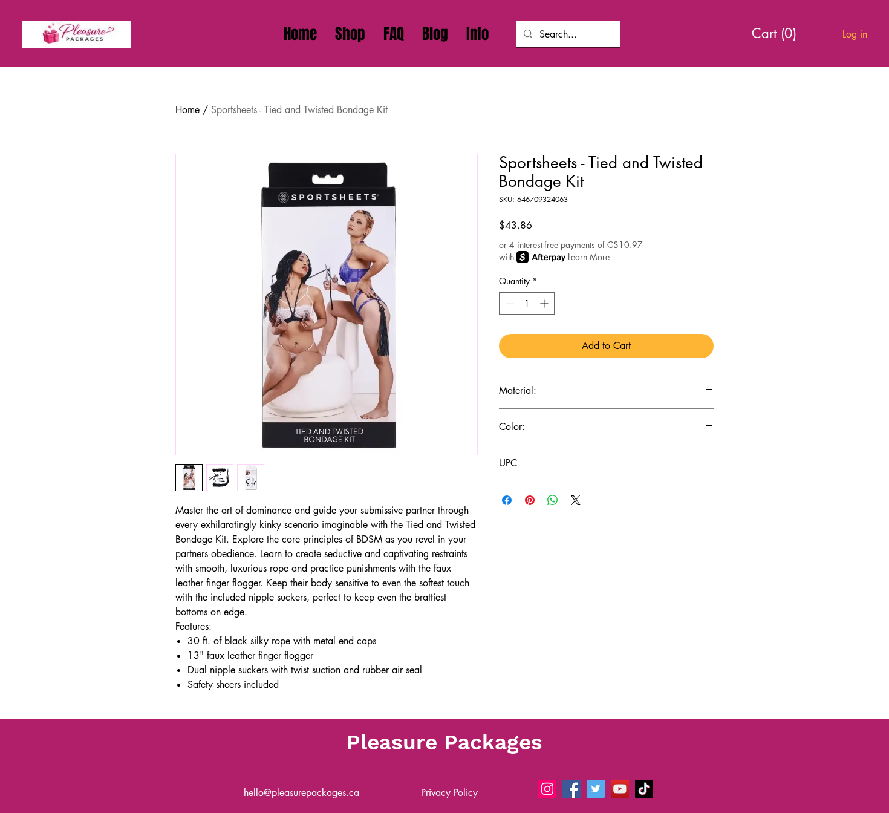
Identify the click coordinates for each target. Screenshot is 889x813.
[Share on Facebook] (507, 500)
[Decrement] (508, 303)
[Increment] (545, 303)
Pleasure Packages (444, 742)
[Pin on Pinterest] (530, 500)
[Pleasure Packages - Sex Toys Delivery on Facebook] (571, 789)
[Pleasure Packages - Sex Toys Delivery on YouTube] (620, 789)
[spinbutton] (527, 303)
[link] (779, 33)
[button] (477, 34)
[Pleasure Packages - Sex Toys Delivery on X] (596, 789)
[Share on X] (575, 500)
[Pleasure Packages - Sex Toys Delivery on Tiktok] (644, 789)
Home (187, 109)
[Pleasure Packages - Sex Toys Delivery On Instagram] (547, 789)
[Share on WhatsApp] (552, 500)
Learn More (589, 257)
